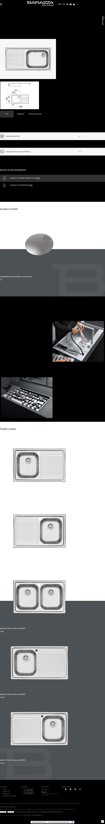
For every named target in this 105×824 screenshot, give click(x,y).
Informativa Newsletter (20, 811)
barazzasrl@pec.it (30, 793)
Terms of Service (36, 815)
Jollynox (4, 789)
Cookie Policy (3, 811)
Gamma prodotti (7, 10)
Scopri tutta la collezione (37, 347)
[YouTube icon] (70, 789)
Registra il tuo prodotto (80, 53)
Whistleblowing (6, 793)
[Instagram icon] (87, 66)
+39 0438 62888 (29, 789)
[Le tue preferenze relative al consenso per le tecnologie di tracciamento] (102, 821)
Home (1, 10)
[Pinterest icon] (75, 789)
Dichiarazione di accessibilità (9, 795)
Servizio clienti (6, 791)
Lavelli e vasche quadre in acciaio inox (20, 10)
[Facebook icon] (78, 66)
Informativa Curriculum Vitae (32, 811)
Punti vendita (75, 59)
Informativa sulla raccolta (39, 822)
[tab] (7, 114)
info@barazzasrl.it (30, 792)
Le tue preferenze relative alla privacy (58, 822)
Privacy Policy (10, 811)
